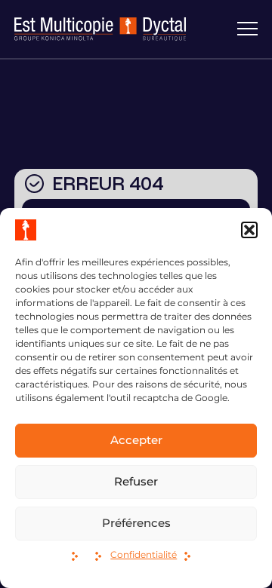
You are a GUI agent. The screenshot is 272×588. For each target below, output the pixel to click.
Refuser (136, 481)
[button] (249, 229)
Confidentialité (143, 554)
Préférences (136, 523)
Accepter (136, 440)
